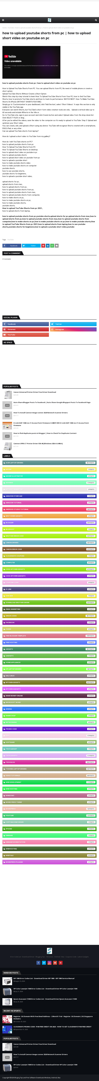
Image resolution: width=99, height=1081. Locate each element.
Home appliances (47, 662)
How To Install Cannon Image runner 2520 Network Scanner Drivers (41, 413)
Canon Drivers (47, 543)
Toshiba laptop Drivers (47, 769)
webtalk (47, 855)
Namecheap (47, 716)
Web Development (47, 782)
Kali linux (47, 676)
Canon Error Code (47, 549)
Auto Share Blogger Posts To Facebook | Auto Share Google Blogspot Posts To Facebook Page (52, 402)
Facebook (47, 622)
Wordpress (47, 809)
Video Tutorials (47, 775)
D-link (47, 589)
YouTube (11, 28)
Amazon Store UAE (47, 496)
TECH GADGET (47, 749)
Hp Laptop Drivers (47, 669)
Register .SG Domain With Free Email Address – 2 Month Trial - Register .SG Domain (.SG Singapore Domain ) (53, 1017)
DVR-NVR (47, 596)
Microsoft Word (47, 702)
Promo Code (47, 729)
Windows (47, 795)
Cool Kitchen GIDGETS (47, 569)
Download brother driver (47, 602)
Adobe (47, 469)
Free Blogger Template (47, 636)
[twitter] (73, 324)
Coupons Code (47, 582)
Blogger (47, 523)
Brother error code (47, 536)
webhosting (47, 849)
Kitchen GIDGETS (47, 682)
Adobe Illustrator (47, 476)
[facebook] (25, 324)
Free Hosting (47, 642)
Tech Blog (47, 762)
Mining (47, 709)
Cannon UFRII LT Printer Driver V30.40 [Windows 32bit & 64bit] (38, 443)
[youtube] (25, 335)
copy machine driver (47, 822)
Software (47, 742)
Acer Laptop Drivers (47, 463)
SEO (47, 736)
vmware (47, 835)
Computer (47, 562)
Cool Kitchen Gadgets (47, 576)
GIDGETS (47, 649)
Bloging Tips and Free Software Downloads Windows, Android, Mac (37, 1078)
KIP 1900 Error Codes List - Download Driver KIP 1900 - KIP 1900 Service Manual (44, 978)
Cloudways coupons (47, 556)
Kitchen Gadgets (47, 689)
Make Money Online (47, 696)
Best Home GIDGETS (47, 516)
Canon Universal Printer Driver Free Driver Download (35, 392)
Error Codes (47, 616)
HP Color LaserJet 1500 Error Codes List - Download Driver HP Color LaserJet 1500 (45, 989)
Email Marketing (47, 609)
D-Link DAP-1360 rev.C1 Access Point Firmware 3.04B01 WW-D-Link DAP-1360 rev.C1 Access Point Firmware (51, 424)
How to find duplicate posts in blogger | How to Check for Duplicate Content (45, 433)
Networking (47, 722)
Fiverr (47, 629)
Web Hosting (47, 789)
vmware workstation (47, 842)
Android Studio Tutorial (47, 509)
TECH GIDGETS (47, 756)
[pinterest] (25, 329)
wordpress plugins (47, 862)
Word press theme (47, 802)
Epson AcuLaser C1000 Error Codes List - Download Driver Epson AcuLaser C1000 (45, 999)
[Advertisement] (49, 9)
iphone (47, 829)
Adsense (47, 483)
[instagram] (73, 329)
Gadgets (47, 656)
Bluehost (47, 529)
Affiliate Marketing (47, 489)
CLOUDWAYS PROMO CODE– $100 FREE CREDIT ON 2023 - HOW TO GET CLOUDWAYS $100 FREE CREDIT (53, 1027)
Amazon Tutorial (47, 503)
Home (4, 28)
